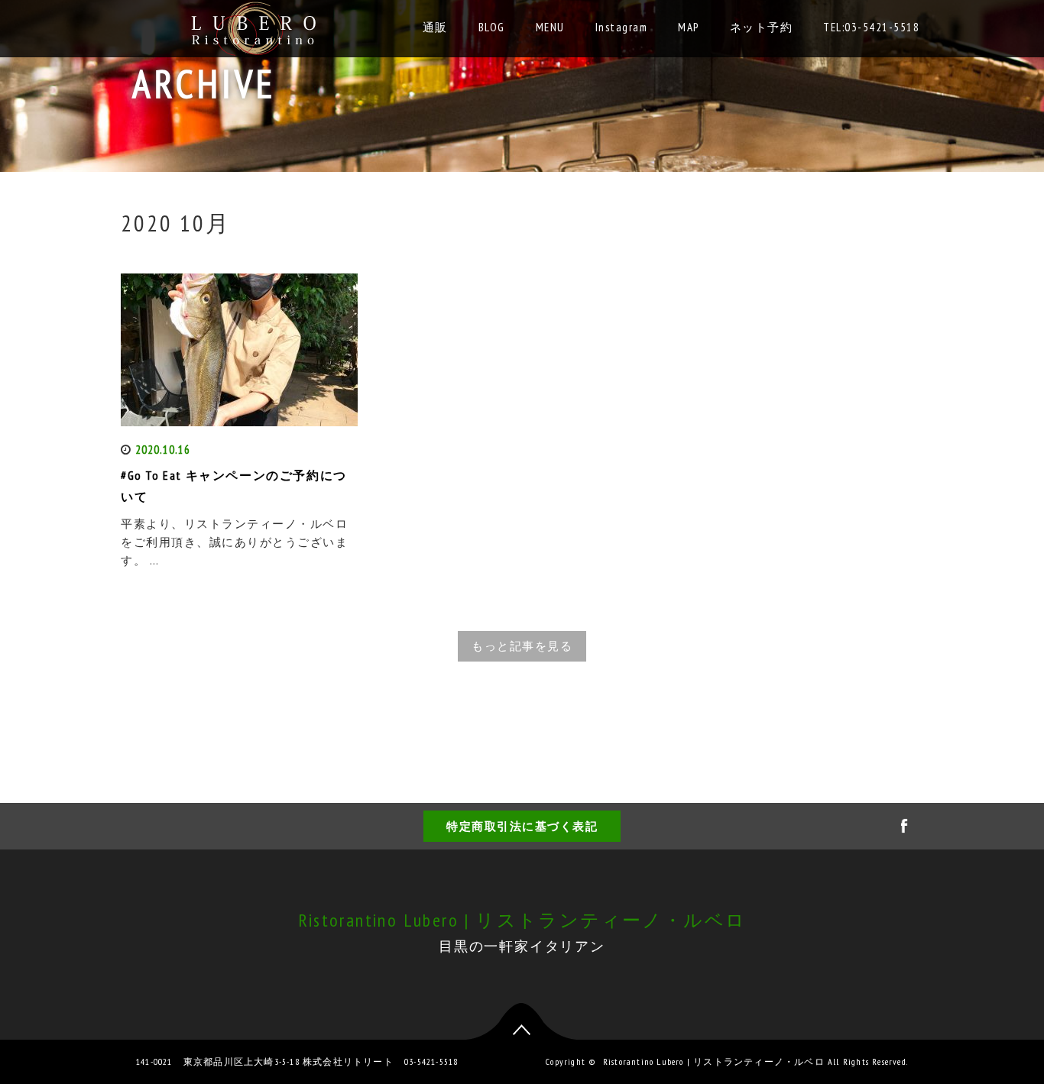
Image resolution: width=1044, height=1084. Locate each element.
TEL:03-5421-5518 (871, 27)
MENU (550, 27)
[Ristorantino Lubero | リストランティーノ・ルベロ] (255, 25)
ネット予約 (761, 27)
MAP (688, 27)
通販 (435, 27)
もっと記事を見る (522, 646)
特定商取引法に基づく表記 (522, 826)
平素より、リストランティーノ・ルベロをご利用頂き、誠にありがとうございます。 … (234, 542)
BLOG (491, 27)
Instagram (621, 27)
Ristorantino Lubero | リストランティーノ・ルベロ (522, 920)
